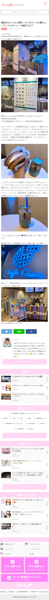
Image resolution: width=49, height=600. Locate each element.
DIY (21, 418)
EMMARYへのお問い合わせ (40, 592)
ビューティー (9, 549)
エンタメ (8, 554)
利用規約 (11, 592)
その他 (31, 554)
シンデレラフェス (35, 549)
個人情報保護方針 (22, 592)
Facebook (32, 423)
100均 (6, 418)
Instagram (20, 429)
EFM (29, 418)
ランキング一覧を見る (24, 487)
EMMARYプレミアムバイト (14, 423)
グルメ (4, 29)
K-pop (31, 429)
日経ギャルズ (9, 544)
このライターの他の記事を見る (24, 362)
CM (14, 418)
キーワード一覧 (24, 435)
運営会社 (3, 592)
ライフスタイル (34, 544)
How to (42, 423)
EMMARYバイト (41, 418)
